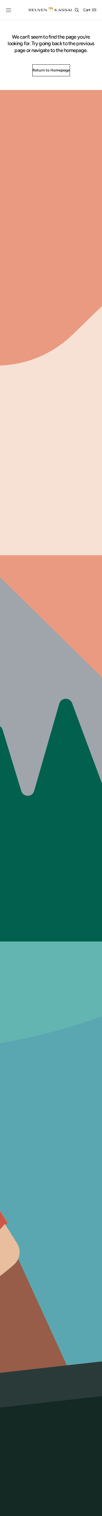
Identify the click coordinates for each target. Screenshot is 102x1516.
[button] (8, 10)
